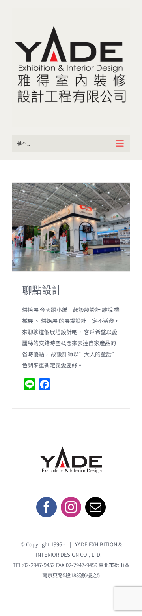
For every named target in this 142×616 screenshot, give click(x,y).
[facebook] (46, 507)
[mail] (95, 507)
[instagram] (71, 507)
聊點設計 (42, 290)
